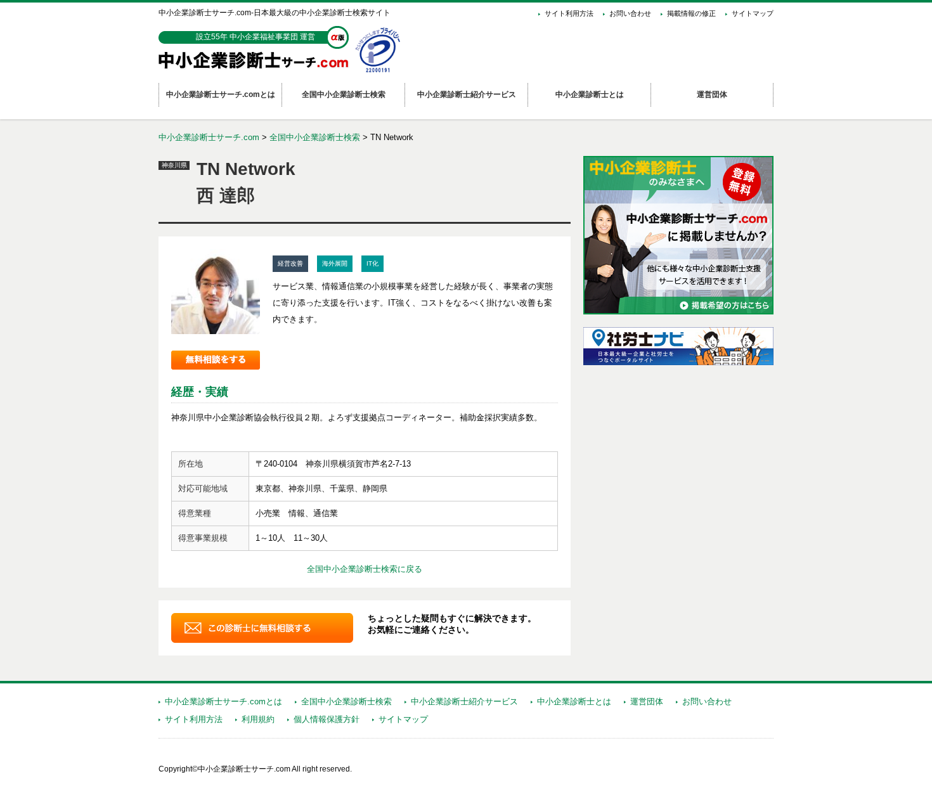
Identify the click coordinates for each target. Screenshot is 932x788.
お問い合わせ (630, 13)
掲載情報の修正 (691, 13)
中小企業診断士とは (574, 701)
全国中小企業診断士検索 (314, 137)
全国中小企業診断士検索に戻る (364, 569)
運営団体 (646, 701)
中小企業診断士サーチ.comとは (223, 701)
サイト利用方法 (569, 13)
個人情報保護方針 (326, 719)
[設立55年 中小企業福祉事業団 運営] (256, 66)
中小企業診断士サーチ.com (209, 137)
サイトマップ (752, 13)
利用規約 (258, 719)
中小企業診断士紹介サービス (464, 701)
